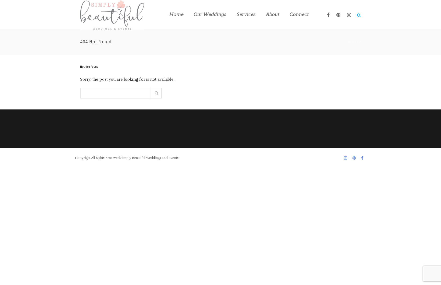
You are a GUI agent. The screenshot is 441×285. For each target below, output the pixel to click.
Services (246, 14)
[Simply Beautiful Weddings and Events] (112, 14)
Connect (299, 14)
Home (176, 14)
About (272, 14)
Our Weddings (210, 14)
